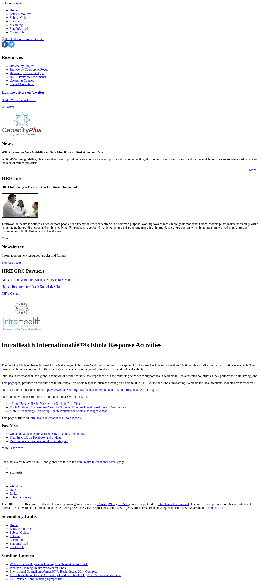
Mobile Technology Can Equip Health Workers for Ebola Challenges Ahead (58, 411)
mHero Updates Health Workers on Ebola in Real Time (45, 403)
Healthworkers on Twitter (23, 92)
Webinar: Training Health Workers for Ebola (38, 568)
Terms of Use (214, 508)
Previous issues (11, 262)
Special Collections (22, 84)
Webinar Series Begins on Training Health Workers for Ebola (49, 564)
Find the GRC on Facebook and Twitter (35, 437)
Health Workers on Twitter (19, 100)
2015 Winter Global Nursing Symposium (36, 579)
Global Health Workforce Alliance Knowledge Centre (36, 279)
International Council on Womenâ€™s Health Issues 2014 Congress (53, 571)
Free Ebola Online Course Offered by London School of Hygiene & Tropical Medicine (65, 575)
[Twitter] (8, 107)
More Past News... (13, 448)
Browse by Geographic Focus (29, 69)
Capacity (106, 504)
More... (253, 170)
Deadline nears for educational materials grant (39, 441)
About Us (16, 486)
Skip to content (11, 3)
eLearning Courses (22, 80)
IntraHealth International (173, 504)
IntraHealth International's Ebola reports (55, 418)
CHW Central (11, 293)
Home (14, 525)
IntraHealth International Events (97, 462)
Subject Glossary (20, 497)
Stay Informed (19, 543)
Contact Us (17, 547)
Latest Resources (20, 528)
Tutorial (15, 536)
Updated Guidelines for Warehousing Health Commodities (47, 433)
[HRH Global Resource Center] (23, 39)
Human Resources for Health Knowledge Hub (31, 286)
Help (13, 490)
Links (13, 493)
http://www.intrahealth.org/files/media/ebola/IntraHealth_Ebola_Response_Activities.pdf (100, 390)
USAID (123, 504)
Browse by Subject (22, 66)
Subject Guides (19, 532)
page (11, 383)
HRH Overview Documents (28, 77)
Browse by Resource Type (27, 73)
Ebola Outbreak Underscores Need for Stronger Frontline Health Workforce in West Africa (68, 407)
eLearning (16, 539)
